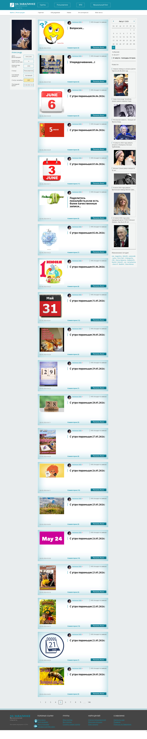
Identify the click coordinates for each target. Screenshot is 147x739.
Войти (12, 12)
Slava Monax (129, 264)
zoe (113, 256)
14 (127, 37)
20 (123, 40)
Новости (115, 64)
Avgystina (118, 256)
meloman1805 (77, 22)
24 (113, 44)
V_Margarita (129, 258)
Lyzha (114, 258)
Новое (69, 12)
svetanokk (132, 256)
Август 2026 (124, 21)
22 (130, 40)
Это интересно (83, 12)
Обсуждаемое (55, 12)
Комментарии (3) (73, 48)
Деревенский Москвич (46, 727)
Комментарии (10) (74, 490)
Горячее (41, 12)
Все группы (67, 722)
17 (113, 40)
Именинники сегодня (120, 253)
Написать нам (119, 720)
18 (117, 40)
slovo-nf (115, 264)
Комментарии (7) (73, 252)
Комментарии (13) (74, 626)
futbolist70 (130, 260)
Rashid (114, 262)
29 (130, 44)
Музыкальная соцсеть (25, 5)
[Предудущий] (134, 21)
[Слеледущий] (113, 21)
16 (134, 37)
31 (113, 47)
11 (117, 37)
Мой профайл (42, 722)
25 (117, 44)
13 (123, 37)
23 (134, 40)
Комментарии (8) (73, 150)
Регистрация (20, 12)
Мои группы (67, 720)
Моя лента (98, 12)
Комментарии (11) (74, 184)
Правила (117, 722)
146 (89, 702)
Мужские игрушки (95, 722)
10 (113, 37)
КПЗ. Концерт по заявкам (98, 22)
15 (130, 37)
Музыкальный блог (100, 5)
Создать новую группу (71, 724)
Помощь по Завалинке (122, 724)
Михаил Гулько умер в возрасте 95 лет (123, 169)
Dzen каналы (93, 724)
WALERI (125, 256)
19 (120, 40)
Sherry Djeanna (121, 260)
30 (134, 44)
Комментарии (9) (73, 116)
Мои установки (43, 724)
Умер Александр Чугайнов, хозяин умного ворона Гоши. (122, 100)
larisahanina (131, 262)
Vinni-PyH (120, 258)
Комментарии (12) (74, 320)
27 (123, 44)
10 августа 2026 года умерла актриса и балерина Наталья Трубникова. (122, 145)
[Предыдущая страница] (36, 726)
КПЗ (80, 5)
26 (120, 44)
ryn (125, 262)
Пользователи (62, 5)
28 (127, 44)
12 (120, 37)
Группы (43, 5)
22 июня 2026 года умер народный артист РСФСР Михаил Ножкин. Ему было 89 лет (123, 220)
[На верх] (36, 721)
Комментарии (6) (73, 82)
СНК (113, 260)
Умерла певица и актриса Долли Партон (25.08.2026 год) (124, 70)
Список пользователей (97, 720)
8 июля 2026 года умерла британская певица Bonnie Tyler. (123, 189)
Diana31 (120, 262)
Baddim (121, 264)
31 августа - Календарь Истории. (124, 58)
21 (127, 40)
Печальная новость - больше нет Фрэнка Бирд (124, 121)
